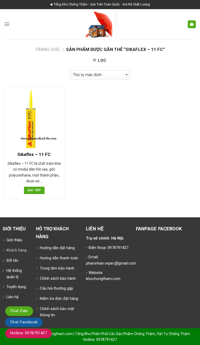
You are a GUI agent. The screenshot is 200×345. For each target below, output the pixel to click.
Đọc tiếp (34, 190)
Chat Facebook (24, 322)
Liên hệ (12, 297)
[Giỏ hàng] (192, 24)
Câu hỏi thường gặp (56, 288)
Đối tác (12, 260)
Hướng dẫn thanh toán (59, 258)
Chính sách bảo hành (58, 278)
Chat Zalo (19, 310)
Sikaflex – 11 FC (34, 154)
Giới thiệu (14, 240)
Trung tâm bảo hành (57, 268)
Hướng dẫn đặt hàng (57, 247)
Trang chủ (47, 49)
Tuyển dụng (16, 286)
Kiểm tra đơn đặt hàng (59, 298)
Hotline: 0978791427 (28, 333)
